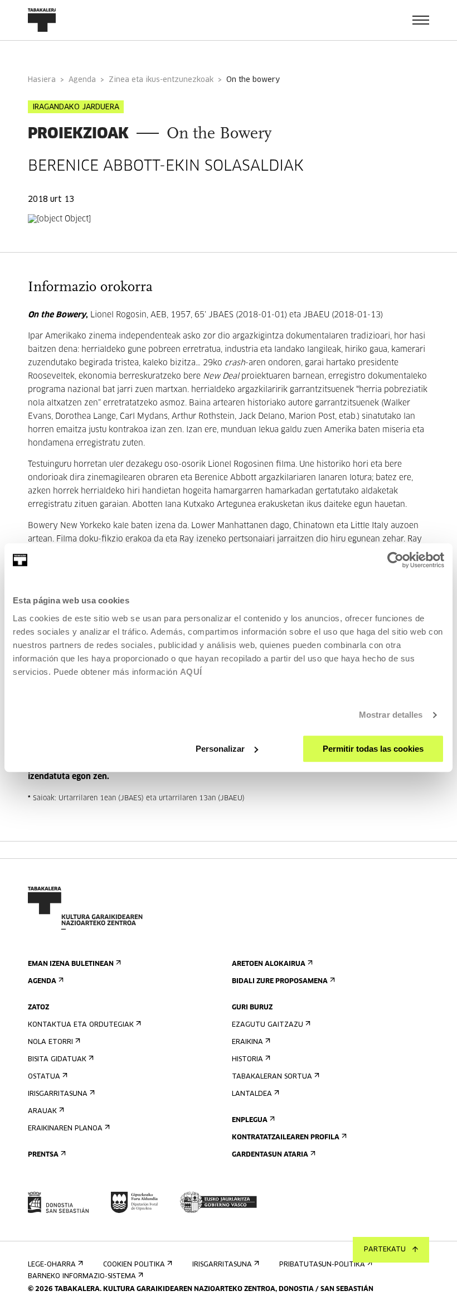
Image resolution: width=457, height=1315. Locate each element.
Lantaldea (252, 1094)
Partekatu (385, 1249)
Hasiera (42, 80)
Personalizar (220, 748)
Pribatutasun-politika (322, 1264)
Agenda (82, 80)
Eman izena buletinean (71, 964)
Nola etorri (50, 1042)
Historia (247, 1059)
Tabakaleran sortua (272, 1077)
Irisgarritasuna (57, 1094)
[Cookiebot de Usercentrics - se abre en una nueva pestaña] (395, 560)
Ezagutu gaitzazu (267, 1025)
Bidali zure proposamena (280, 981)
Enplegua (250, 1120)
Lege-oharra (52, 1264)
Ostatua (44, 1077)
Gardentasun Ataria (270, 1155)
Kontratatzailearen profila (285, 1137)
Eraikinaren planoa (65, 1128)
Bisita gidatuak (57, 1059)
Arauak (42, 1111)
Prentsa (43, 1155)
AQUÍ (191, 671)
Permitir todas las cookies (373, 748)
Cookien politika (134, 1264)
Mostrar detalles (391, 714)
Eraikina (247, 1042)
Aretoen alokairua (268, 964)
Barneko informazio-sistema (82, 1276)
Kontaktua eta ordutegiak (81, 1025)
